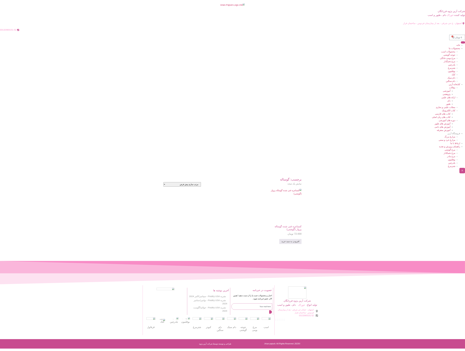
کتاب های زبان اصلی (441, 117)
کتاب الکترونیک (448, 110)
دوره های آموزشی (447, 120)
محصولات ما (454, 48)
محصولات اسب (448, 51)
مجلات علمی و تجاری (445, 107)
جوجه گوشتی (449, 55)
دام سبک (451, 78)
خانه (458, 45)
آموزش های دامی (442, 127)
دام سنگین (450, 81)
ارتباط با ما (455, 143)
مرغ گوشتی (450, 150)
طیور (448, 104)
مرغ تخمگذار (449, 61)
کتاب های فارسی (442, 114)
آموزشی (446, 91)
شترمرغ (451, 68)
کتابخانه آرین (454, 84)
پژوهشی (446, 94)
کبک (453, 74)
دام (449, 101)
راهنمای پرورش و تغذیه (449, 146)
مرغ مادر (451, 156)
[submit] (270, 312)
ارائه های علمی (448, 97)
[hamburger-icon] (463, 42)
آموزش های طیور (442, 123)
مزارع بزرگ (449, 137)
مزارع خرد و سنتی (447, 140)
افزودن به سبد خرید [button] (290, 241)
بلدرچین (451, 65)
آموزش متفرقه (443, 130)
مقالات (452, 87)
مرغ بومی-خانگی (447, 58)
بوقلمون (451, 71)
